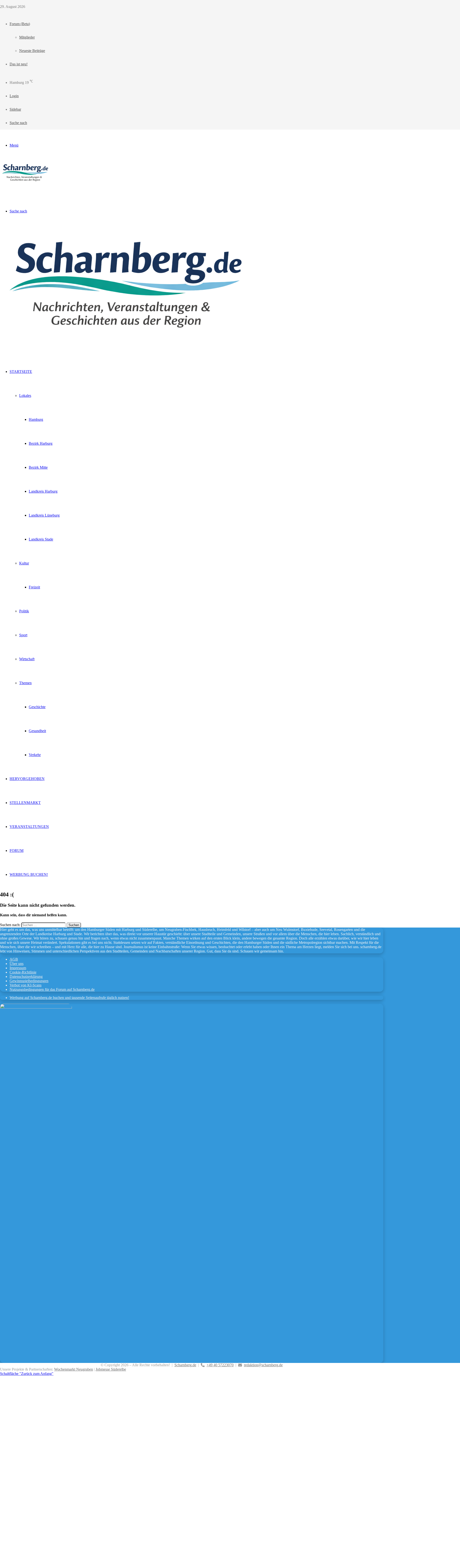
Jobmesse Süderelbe (111, 1369)
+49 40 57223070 (220, 1365)
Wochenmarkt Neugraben (73, 1369)
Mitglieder (27, 37)
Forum (16, 851)
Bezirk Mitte (38, 467)
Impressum (18, 968)
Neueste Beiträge (32, 51)
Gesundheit (37, 731)
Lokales (25, 395)
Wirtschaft (26, 659)
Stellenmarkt (25, 803)
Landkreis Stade (41, 539)
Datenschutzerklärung (26, 976)
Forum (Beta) (20, 24)
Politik (24, 611)
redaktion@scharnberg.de (263, 1365)
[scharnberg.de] (26, 183)
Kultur (24, 563)
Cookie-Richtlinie (23, 972)
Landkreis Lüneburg (44, 515)
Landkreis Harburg (43, 491)
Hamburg (36, 419)
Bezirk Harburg (40, 443)
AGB (14, 959)
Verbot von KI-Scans (25, 985)
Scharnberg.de (185, 1365)
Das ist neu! (19, 64)
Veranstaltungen (29, 827)
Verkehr (35, 755)
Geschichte (37, 707)
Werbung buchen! (29, 874)
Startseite (21, 372)
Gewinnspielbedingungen (29, 981)
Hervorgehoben (27, 779)
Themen (25, 683)
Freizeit (34, 587)
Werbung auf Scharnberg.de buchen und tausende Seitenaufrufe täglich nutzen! (69, 998)
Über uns (16, 964)
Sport (23, 635)
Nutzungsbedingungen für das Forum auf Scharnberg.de (52, 989)
